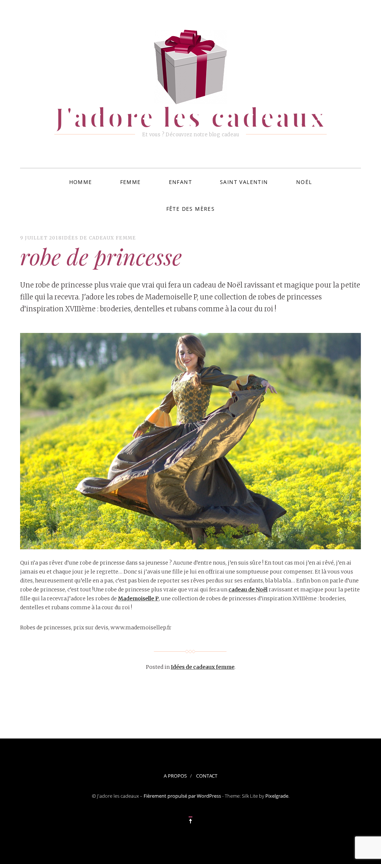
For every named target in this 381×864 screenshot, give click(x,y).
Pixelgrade (276, 795)
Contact (206, 775)
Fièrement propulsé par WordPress (182, 795)
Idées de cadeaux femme (99, 238)
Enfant (180, 181)
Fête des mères (190, 208)
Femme (130, 181)
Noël (304, 181)
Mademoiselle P (138, 598)
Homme (80, 181)
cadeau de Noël (248, 589)
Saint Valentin (244, 181)
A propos (175, 775)
